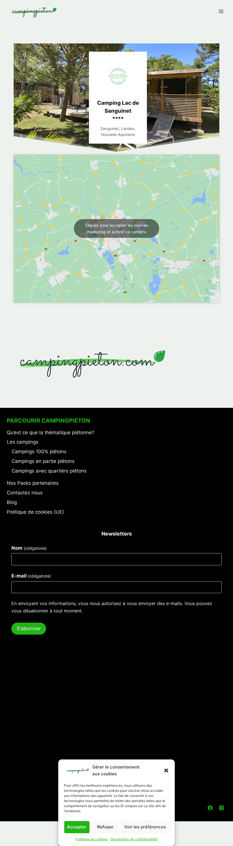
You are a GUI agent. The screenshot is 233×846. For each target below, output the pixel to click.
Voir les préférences (145, 827)
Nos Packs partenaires (33, 483)
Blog (12, 502)
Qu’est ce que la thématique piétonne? (50, 432)
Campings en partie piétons (43, 461)
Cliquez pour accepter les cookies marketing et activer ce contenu (116, 228)
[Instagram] (221, 808)
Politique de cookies (92, 839)
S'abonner (28, 628)
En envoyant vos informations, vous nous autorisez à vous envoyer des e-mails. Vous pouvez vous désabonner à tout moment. (111, 607)
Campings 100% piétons (39, 451)
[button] (166, 770)
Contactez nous (25, 493)
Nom (29, 548)
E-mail (31, 576)
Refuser (105, 827)
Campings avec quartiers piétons (49, 471)
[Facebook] (210, 808)
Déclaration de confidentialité (134, 839)
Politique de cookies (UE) (35, 512)
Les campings (22, 442)
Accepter (76, 827)
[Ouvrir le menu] (221, 11)
